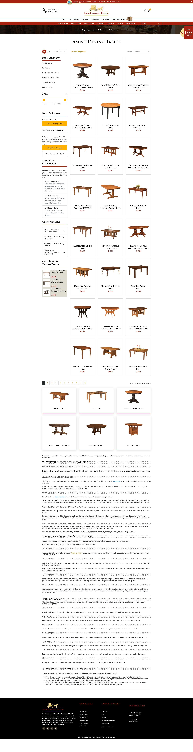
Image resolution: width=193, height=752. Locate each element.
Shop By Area (83, 714)
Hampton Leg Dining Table (82, 247)
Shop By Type (86, 30)
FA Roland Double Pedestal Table (58, 290)
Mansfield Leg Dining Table (82, 368)
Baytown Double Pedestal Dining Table (82, 127)
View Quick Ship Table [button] (55, 124)
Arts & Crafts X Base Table (110, 86)
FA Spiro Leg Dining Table (57, 281)
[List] (49, 52)
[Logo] (96, 10)
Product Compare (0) (78, 52)
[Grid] (44, 52)
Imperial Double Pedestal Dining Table (110, 328)
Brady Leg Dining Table (110, 127)
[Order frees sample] (186, 32)
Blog (103, 714)
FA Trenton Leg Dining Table (58, 272)
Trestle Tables (47, 63)
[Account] (145, 10)
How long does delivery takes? (51, 230)
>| (85, 383)
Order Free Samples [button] (54, 148)
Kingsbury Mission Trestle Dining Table (138, 328)
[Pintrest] (51, 728)
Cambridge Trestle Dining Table (110, 167)
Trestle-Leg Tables (48, 82)
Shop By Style (83, 717)
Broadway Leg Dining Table (82, 167)
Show (56, 52)
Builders (104, 717)
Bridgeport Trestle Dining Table (138, 127)
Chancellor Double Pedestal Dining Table (138, 167)
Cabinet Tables (47, 87)
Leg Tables (46, 68)
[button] (84, 20)
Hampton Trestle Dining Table (110, 247)
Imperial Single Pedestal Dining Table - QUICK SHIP (82, 328)
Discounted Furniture (108, 720)
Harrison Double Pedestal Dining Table (138, 247)
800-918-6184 (53, 12)
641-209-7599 (53, 9)
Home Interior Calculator (83, 725)
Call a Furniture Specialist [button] (55, 154)
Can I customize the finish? (53, 244)
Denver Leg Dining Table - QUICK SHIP (82, 207)
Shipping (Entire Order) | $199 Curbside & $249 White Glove (96, 2)
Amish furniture (76, 553)
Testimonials (105, 724)
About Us (104, 711)
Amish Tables (97, 30)
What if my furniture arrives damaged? (52, 252)
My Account (83, 711)
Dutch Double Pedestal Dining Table (110, 207)
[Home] (77, 30)
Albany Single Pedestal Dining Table (82, 86)
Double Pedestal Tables (50, 77)
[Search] (159, 23)
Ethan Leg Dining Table (138, 207)
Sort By (129, 52)
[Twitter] (47, 728)
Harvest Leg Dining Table (110, 288)
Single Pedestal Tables (50, 73)
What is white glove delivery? (53, 237)
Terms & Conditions (108, 727)
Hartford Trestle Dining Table (82, 288)
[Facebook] (43, 728)
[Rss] (55, 728)
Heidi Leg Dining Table (138, 288)
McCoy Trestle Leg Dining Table (110, 368)
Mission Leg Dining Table (138, 368)
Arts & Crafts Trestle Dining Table (138, 86)
